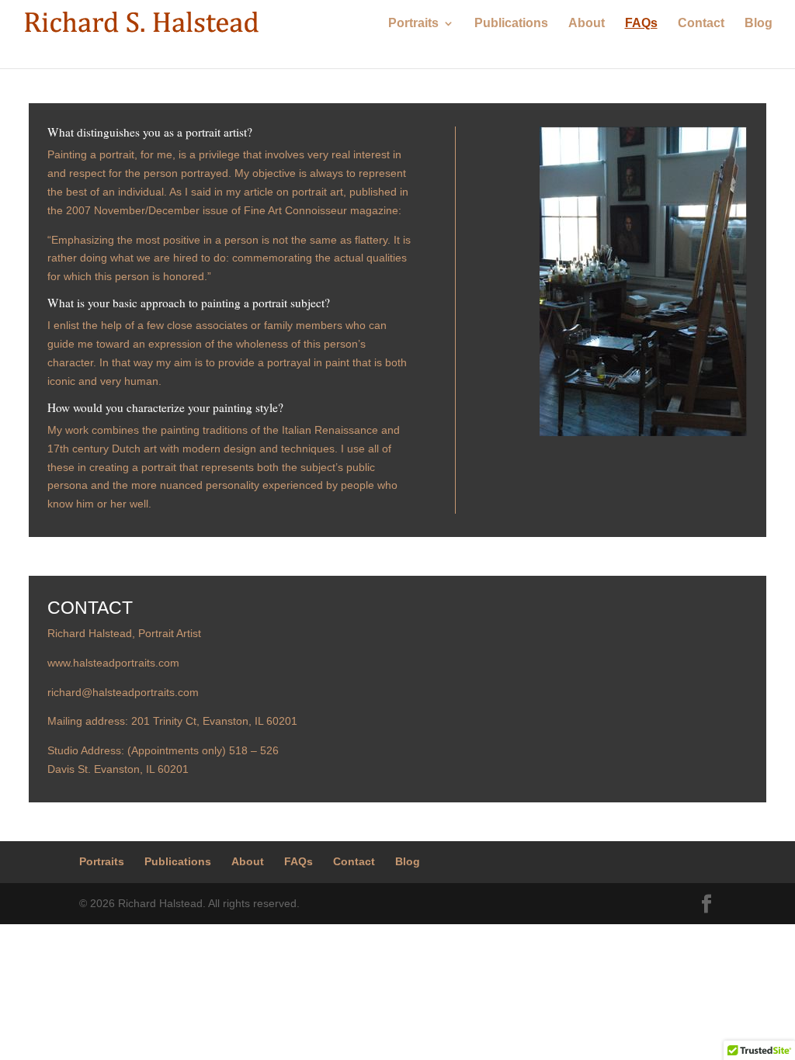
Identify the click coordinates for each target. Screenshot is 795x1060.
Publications (511, 23)
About (586, 23)
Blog (758, 23)
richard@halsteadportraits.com (123, 692)
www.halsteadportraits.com (113, 662)
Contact (701, 23)
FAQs (641, 23)
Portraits (413, 23)
